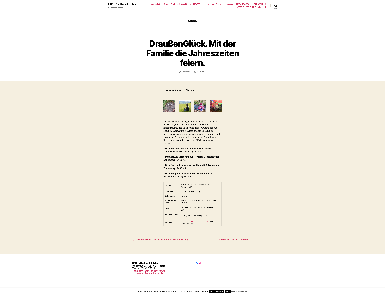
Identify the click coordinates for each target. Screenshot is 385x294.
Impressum (229, 4)
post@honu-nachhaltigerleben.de (195, 221)
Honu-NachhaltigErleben (212, 4)
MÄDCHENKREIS (242, 4)
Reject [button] (228, 291)
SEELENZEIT (251, 7)
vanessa (188, 72)
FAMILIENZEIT (194, 4)
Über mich (262, 7)
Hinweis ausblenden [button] (216, 291)
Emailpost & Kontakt (179, 4)
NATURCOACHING (259, 4)
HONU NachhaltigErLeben (122, 4)
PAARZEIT (240, 7)
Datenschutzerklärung (159, 4)
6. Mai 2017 (201, 72)
